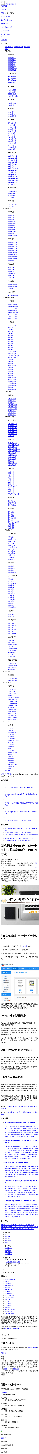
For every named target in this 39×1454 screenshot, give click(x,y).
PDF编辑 (19, 1225)
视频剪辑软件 (9, 1285)
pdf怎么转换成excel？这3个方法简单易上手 (19, 838)
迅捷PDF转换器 (10, 1279)
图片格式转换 (9, 1313)
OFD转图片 (7, 1227)
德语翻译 (31, 1229)
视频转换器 (8, 1289)
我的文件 (4, 9)
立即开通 (4, 40)
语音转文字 (8, 1252)
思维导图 (8, 1283)
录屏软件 (8, 1287)
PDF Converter (9, 1295)
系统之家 (8, 1299)
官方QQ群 (16, 1262)
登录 (6, 47)
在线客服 (9, 1262)
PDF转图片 (25, 1225)
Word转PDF (12, 1225)
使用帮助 (27, 47)
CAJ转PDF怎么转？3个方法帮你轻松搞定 (18, 840)
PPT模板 (7, 1291)
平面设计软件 (9, 1297)
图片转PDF (28, 1227)
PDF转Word (4, 1225)
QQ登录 (3, 1438)
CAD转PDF (15, 1227)
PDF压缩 (22, 1227)
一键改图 (8, 1305)
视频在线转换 (17, 1229)
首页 (2, 774)
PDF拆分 (4, 1229)
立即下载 (4, 1392)
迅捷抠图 (8, 1303)
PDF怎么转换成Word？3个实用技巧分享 (18, 832)
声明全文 (16, 1369)
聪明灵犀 (8, 1307)
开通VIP (3, 13)
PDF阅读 (9, 1229)
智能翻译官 (8, 1311)
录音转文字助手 (10, 1309)
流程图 (7, 1281)
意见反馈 (8, 1238)
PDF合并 (25, 946)
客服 (21, 47)
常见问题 (8, 1236)
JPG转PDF (8, 1250)
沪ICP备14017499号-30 (11, 1328)
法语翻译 (25, 1229)
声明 (6, 1242)
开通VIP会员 (32, 1347)
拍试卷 (7, 1301)
